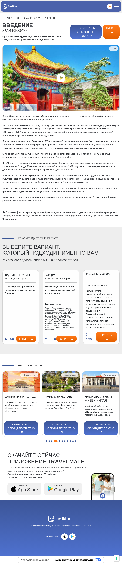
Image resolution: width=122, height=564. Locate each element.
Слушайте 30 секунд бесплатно (21, 426)
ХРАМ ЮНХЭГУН (32, 18)
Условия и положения (71, 526)
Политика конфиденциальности (45, 526)
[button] (46, 441)
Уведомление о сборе (35, 559)
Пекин (16, 18)
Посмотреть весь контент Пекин (86, 32)
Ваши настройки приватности (73, 559)
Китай (6, 18)
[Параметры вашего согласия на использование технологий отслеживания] (116, 558)
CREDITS (87, 526)
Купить (111, 28)
